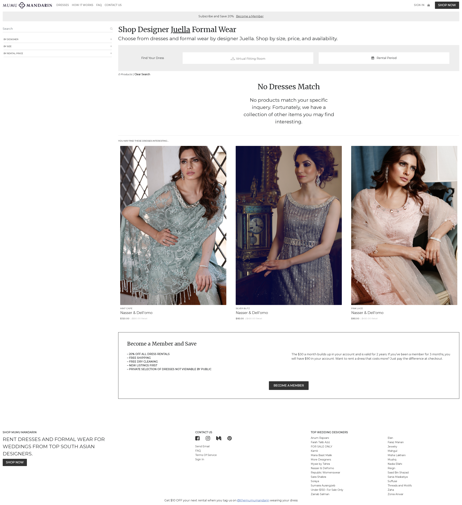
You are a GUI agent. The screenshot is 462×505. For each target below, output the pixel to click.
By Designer (11, 39)
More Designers (321, 459)
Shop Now (447, 5)
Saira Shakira (318, 476)
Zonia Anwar (395, 494)
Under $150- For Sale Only (327, 489)
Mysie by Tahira (320, 464)
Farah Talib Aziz (320, 442)
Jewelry (392, 446)
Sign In (419, 5)
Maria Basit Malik (321, 455)
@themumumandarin (253, 500)
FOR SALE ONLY (321, 446)
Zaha (391, 489)
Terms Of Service (206, 455)
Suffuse (392, 481)
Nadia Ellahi (395, 464)
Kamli (314, 451)
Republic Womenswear (325, 472)
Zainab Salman (320, 494)
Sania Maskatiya (398, 476)
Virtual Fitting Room (250, 58)
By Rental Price (13, 53)
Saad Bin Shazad (398, 472)
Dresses (62, 5)
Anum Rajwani (320, 438)
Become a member (289, 385)
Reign (391, 468)
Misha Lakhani (397, 455)
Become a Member (250, 16)
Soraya (315, 481)
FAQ (99, 5)
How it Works (82, 5)
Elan (390, 438)
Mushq (392, 459)
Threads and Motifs (400, 485)
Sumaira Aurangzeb (323, 485)
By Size (8, 46)
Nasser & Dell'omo (322, 468)
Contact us (113, 5)
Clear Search (142, 74)
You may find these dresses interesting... (143, 140)
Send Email (202, 446)
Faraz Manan (396, 442)
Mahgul (392, 451)
